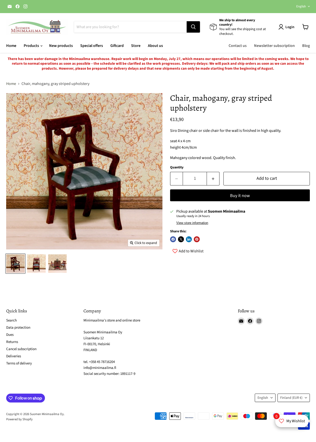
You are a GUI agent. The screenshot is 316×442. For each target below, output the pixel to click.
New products (61, 45)
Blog (306, 45)
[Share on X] (181, 239)
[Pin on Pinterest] (197, 239)
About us (155, 45)
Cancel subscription (21, 349)
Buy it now (240, 196)
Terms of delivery (19, 363)
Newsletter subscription (274, 45)
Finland (291, 397)
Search (11, 320)
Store (135, 45)
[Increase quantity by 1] (213, 178)
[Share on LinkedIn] (189, 239)
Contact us (238, 45)
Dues (10, 334)
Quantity (176, 167)
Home (11, 45)
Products (32, 45)
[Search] (193, 27)
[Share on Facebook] (173, 239)
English (301, 6)
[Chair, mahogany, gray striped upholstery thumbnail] (15, 263)
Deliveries (13, 356)
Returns (12, 341)
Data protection (18, 327)
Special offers (91, 45)
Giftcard (117, 45)
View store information (192, 223)
